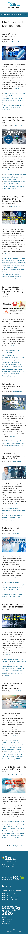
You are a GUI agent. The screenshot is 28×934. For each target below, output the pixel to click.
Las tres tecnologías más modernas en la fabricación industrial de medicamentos (13, 200)
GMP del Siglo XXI (9, 93)
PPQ (8, 675)
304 (20, 371)
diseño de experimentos (18, 835)
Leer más (17, 88)
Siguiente (18, 846)
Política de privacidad (7, 919)
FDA (3, 666)
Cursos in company (10, 350)
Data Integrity (21, 262)
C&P (20, 931)
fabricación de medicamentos (11, 274)
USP (18, 350)
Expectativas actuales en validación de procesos (13, 605)
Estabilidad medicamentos (12, 445)
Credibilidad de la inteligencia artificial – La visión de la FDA (13, 455)
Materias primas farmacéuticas (11, 364)
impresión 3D (6, 109)
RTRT (6, 258)
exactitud (5, 186)
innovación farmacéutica (15, 279)
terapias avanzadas (10, 269)
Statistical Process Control (15, 752)
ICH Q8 (10, 661)
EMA (8, 96)
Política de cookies (6, 921)
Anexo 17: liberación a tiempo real (12, 749)
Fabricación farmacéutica (15, 105)
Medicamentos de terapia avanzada (13, 265)
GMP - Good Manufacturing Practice (13, 587)
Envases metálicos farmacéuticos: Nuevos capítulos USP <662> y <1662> (12, 290)
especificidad (6, 188)
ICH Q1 (23, 445)
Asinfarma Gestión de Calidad (9, 895)
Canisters (14, 376)
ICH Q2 (11, 184)
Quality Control (11, 179)
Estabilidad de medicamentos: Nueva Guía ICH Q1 (12, 386)
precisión (16, 184)
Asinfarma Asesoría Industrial (9, 893)
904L (23, 371)
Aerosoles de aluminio (10, 366)
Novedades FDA (7, 353)
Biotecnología (12, 258)
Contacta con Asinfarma (8, 870)
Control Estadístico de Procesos (12, 754)
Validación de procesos (13, 107)
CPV (7, 671)
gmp (3, 107)
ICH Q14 (13, 188)
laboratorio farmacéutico (16, 186)
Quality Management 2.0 (9, 267)
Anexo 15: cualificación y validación (13, 747)
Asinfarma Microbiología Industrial (10, 897)
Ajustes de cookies (6, 923)
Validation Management (16, 673)
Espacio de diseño (13, 824)
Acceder (14, 929)
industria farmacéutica (14, 272)
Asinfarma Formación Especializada (10, 899)
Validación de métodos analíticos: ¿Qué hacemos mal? (13, 120)
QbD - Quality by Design (11, 174)
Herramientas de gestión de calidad (13, 585)
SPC (5, 752)
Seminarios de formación (13, 826)
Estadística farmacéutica (11, 833)
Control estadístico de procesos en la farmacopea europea (12, 685)
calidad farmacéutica (10, 594)
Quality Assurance (7, 589)
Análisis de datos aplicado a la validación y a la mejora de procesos (14, 769)
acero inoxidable (13, 371)
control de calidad (13, 181)
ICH (21, 441)
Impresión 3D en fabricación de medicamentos (9, 36)
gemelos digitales (7, 276)
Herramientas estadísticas (13, 838)
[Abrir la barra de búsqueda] (26, 14)
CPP (5, 675)
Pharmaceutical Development (11, 362)
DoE (3, 838)
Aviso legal (4, 917)
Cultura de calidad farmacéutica (10, 529)
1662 (6, 373)
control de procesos (8, 756)
